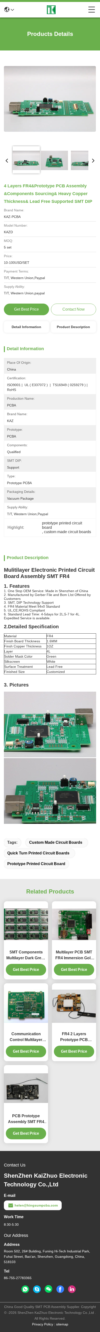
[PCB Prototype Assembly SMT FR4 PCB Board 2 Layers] (26, 1088)
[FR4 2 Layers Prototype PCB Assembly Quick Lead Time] (74, 1006)
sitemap (62, 1324)
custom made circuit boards (55, 842)
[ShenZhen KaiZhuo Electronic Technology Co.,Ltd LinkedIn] (71, 1289)
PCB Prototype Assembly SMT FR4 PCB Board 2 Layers (26, 1119)
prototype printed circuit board (36, 864)
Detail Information (26, 327)
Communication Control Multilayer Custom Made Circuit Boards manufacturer (26, 1037)
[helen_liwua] (37, 1289)
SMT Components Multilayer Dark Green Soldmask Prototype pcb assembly (26, 955)
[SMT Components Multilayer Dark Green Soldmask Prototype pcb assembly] (26, 924)
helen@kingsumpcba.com (36, 1205)
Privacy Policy (42, 1324)
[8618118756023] (25, 1289)
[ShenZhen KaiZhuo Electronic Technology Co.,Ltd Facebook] (60, 1289)
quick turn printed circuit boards (38, 853)
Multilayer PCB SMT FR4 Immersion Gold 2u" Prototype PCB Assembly (74, 955)
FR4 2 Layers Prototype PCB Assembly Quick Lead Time (74, 1037)
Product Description (73, 327)
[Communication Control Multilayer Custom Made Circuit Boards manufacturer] (26, 1006)
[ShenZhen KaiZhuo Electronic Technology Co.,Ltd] (51, 9)
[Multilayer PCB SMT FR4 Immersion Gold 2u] (74, 924)
